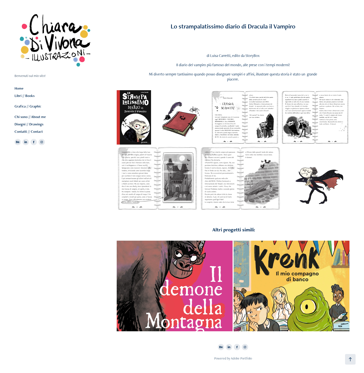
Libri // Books (25, 95)
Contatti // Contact (29, 131)
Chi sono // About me (30, 116)
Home (19, 88)
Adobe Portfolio (241, 358)
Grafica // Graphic (28, 106)
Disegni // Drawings (29, 124)
